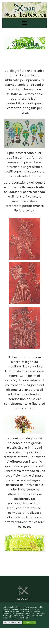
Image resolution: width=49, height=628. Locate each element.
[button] (24, 22)
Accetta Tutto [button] (29, 622)
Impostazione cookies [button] (12, 622)
